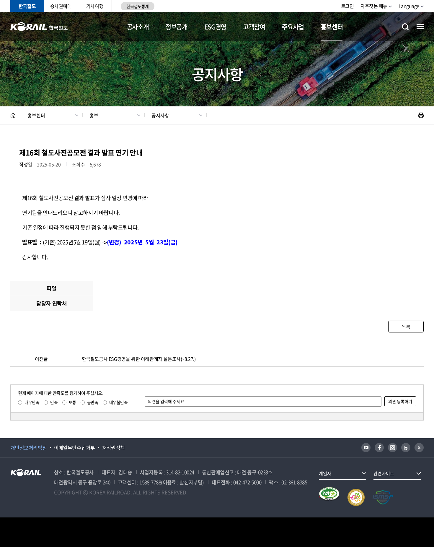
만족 (54, 402)
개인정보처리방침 (28, 447)
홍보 (93, 115)
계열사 (325, 473)
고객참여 (254, 26)
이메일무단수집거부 (74, 447)
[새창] (366, 447)
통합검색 (405, 26)
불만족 (92, 402)
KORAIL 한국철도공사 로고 (39, 26)
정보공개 (176, 26)
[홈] (12, 115)
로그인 (347, 5)
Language (409, 5)
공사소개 (138, 26)
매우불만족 (118, 402)
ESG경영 (215, 26)
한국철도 (27, 5)
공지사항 (160, 115)
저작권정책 (113, 447)
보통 (72, 402)
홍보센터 (332, 26)
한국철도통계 (137, 6)
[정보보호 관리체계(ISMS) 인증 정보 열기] (383, 497)
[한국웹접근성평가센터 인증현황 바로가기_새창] (329, 497)
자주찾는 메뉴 (373, 5)
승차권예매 (61, 5)
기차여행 (94, 5)
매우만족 (32, 402)
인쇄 (421, 115)
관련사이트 (383, 473)
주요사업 (293, 26)
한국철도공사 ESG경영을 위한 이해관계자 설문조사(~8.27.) (139, 358)
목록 (406, 326)
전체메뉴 (420, 26)
